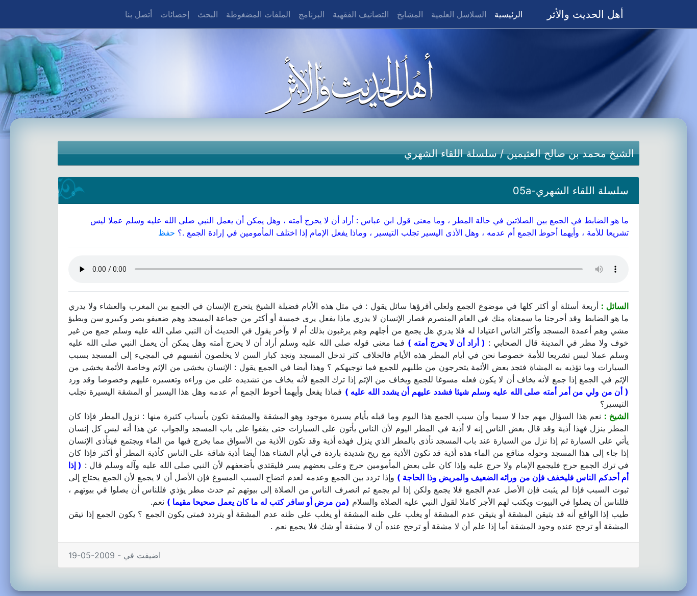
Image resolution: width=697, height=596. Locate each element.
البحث (207, 14)
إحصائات (174, 14)
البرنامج (311, 14)
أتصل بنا (138, 14)
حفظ (166, 232)
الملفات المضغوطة (258, 14)
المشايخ (410, 14)
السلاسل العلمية (458, 14)
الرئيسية (506, 14)
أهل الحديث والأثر (585, 14)
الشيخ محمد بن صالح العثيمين (570, 153)
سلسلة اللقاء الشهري (450, 153)
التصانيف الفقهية (361, 14)
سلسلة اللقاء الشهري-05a (571, 191)
